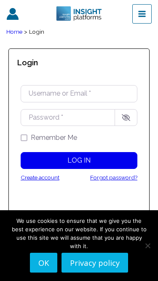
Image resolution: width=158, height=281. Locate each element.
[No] (147, 245)
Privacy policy (95, 262)
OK (43, 262)
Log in (79, 160)
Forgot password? (113, 177)
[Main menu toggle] (142, 14)
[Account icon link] (12, 14)
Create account (40, 177)
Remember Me (54, 138)
